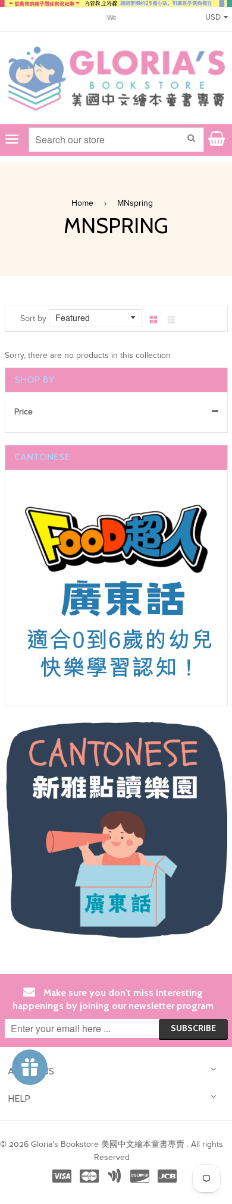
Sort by (33, 318)
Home (82, 203)
